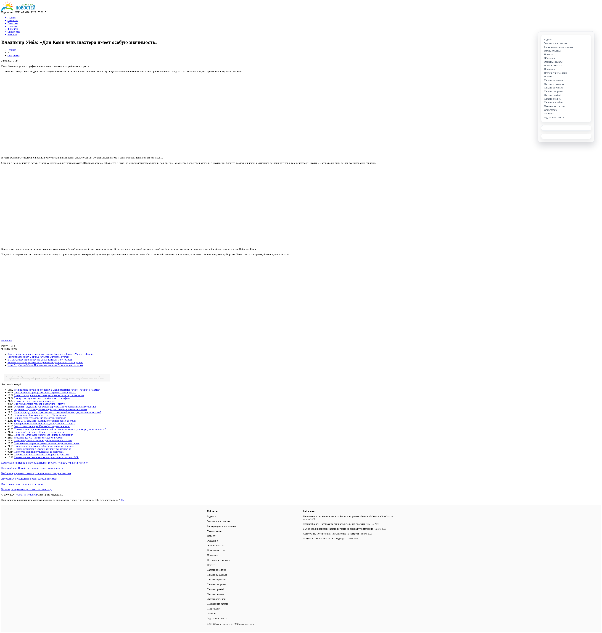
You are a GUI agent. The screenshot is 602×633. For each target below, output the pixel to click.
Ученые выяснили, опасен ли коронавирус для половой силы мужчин (45, 362)
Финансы (212, 613)
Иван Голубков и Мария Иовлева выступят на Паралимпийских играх (45, 365)
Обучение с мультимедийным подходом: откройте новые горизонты (50, 409)
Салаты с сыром (215, 594)
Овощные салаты (216, 545)
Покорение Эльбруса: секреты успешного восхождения (43, 434)
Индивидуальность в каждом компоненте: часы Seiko (42, 449)
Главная (12, 50)
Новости (211, 535)
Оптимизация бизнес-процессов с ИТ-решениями (40, 415)
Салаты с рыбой (215, 589)
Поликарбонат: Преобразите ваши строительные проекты (27, 377)
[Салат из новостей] (18, 10)
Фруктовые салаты (217, 618)
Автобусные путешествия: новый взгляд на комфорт (42, 398)
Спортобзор (14, 55)
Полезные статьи (216, 550)
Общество (212, 540)
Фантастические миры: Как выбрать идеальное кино (42, 426)
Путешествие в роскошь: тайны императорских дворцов (44, 446)
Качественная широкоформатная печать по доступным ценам (46, 443)
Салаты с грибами (216, 579)
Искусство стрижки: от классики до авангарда (38, 451)
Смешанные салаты (217, 603)
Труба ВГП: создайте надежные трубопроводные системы (45, 420)
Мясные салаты (215, 531)
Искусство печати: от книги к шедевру (53, 379)
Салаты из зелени (216, 569)
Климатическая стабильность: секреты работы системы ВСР (46, 457)
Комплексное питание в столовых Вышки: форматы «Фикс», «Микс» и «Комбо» (51, 354)
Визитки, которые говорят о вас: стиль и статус (86, 379)
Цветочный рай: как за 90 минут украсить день (39, 432)
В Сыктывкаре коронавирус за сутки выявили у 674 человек (40, 359)
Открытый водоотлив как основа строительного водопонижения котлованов (55, 406)
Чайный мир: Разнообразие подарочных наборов (40, 418)
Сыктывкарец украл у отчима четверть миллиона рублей (38, 356)
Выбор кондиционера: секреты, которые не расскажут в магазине (73, 377)
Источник (6, 340)
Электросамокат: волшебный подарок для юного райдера (44, 423)
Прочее (211, 565)
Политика (212, 555)
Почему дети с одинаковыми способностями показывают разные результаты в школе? (60, 429)
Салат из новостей (27, 494)
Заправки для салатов (218, 521)
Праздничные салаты (218, 560)
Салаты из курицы (217, 574)
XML (123, 500)
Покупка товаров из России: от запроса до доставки (41, 454)
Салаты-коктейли (216, 599)
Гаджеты (211, 516)
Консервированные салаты (221, 526)
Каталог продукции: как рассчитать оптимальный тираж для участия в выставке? (57, 412)
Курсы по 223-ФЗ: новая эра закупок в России (38, 437)
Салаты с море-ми (216, 584)
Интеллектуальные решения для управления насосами (43, 440)
